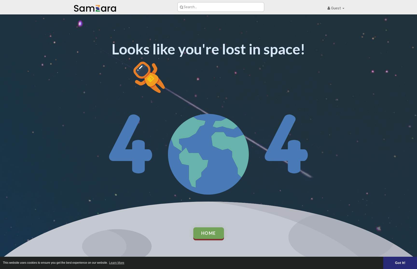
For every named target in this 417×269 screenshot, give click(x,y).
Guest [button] (336, 8)
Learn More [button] (116, 262)
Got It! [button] (400, 263)
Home (208, 233)
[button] (221, 7)
